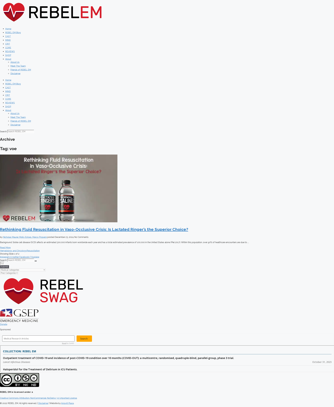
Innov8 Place (67, 403)
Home (8, 29)
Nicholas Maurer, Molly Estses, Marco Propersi (25, 237)
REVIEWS (10, 51)
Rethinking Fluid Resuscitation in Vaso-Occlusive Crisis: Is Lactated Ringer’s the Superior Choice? (94, 229)
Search (3, 131)
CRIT (7, 44)
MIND (8, 40)
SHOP (8, 55)
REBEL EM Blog (13, 32)
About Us (14, 62)
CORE (8, 47)
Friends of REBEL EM (20, 70)
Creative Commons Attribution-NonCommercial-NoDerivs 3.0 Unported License (38, 398)
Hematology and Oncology (13, 250)
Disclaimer (15, 73)
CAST (8, 36)
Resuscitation (33, 250)
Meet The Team (18, 66)
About (8, 59)
